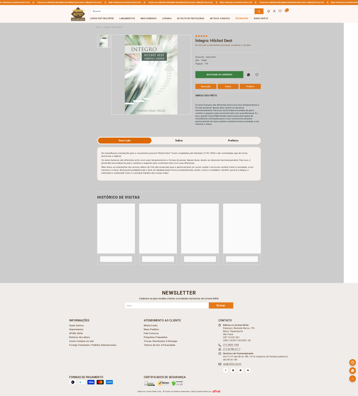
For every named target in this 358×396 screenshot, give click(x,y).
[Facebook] (225, 370)
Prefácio (233, 140)
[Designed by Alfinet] (216, 391)
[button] (201, 36)
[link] (116, 257)
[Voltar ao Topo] (352, 378)
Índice (179, 140)
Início (98, 27)
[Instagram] (233, 370)
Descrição (125, 140)
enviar (221, 305)
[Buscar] (177, 11)
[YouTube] (248, 370)
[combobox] (176, 11)
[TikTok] (240, 370)
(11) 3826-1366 (231, 344)
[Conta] (274, 11)
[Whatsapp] (352, 370)
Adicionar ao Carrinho (219, 74)
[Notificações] (268, 11)
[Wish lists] (280, 11)
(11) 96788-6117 (231, 349)
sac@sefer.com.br (232, 364)
